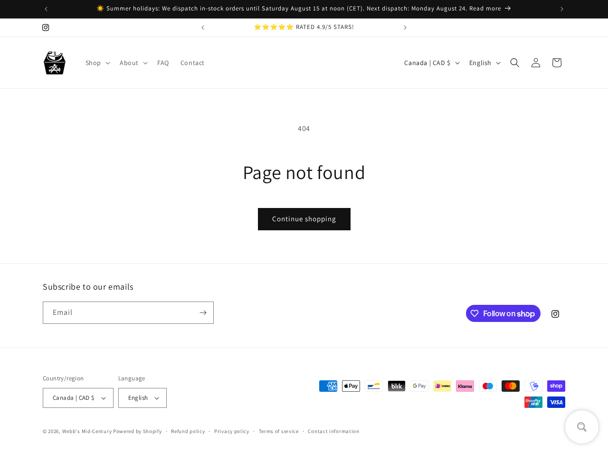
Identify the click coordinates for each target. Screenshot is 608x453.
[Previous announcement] (46, 9)
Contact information (333, 431)
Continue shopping (304, 218)
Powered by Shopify (137, 431)
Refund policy (188, 431)
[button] (97, 63)
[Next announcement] (561, 9)
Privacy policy (231, 431)
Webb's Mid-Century (87, 431)
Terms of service (279, 431)
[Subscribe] (202, 313)
